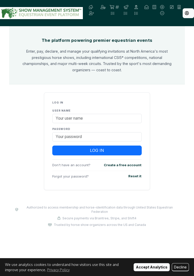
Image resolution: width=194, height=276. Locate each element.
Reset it (134, 176)
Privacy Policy (58, 270)
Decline (180, 267)
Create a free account (122, 165)
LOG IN (97, 150)
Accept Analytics (151, 267)
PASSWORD (61, 129)
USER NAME (61, 110)
